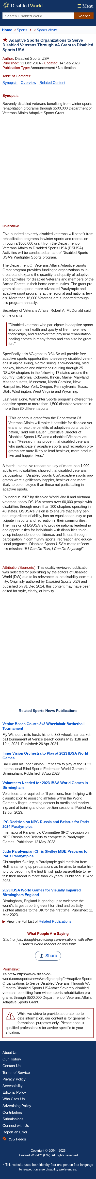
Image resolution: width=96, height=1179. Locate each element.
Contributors (12, 1112)
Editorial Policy (14, 1092)
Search (84, 16)
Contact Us (11, 1066)
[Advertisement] (48, 170)
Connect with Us (15, 1125)
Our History (11, 1059)
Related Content (52, 82)
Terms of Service (16, 1072)
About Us (9, 1052)
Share (51, 955)
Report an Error (14, 1132)
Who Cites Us (13, 1099)
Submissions (12, 1119)
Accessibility (12, 1086)
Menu (85, 6)
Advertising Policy (16, 1106)
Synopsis (9, 82)
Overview (28, 82)
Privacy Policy (14, 1079)
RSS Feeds (16, 1139)
